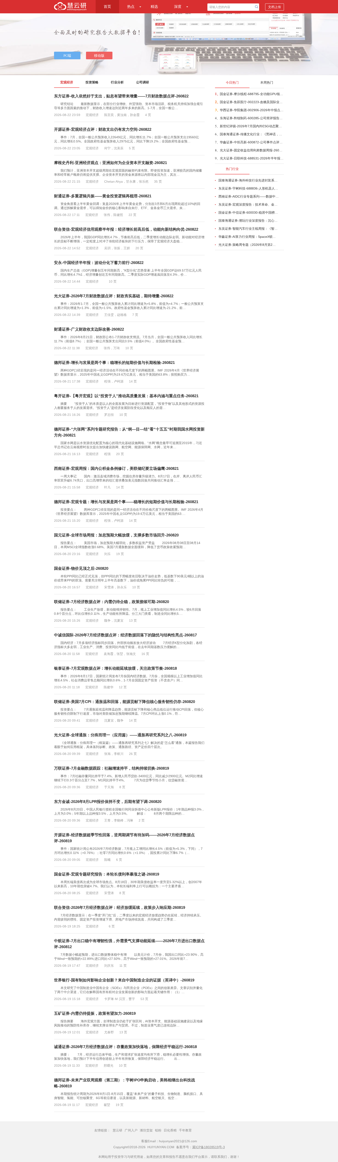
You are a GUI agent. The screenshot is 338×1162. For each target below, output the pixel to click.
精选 (154, 7)
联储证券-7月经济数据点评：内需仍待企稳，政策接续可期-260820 (111, 602)
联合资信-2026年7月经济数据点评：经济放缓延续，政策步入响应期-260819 (119, 907)
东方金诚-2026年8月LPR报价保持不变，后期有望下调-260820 (107, 801)
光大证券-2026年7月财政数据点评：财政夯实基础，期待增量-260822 (113, 296)
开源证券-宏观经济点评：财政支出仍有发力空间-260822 (102, 129)
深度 (177, 7)
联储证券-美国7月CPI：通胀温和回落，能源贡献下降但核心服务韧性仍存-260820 (124, 702)
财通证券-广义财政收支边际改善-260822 (89, 329)
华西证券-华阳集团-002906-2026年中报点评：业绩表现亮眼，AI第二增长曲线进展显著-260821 (252, 110)
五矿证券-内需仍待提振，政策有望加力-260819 (95, 1013)
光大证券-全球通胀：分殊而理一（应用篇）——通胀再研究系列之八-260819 (120, 735)
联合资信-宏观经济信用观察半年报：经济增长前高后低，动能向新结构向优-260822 (126, 229)
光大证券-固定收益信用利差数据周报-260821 (252, 150)
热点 (131, 7)
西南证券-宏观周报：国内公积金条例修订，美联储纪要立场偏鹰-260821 (116, 468)
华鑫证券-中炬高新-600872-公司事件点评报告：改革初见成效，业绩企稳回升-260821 (252, 142)
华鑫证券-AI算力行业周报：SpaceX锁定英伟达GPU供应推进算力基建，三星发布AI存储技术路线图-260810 (248, 236)
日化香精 (170, 1130)
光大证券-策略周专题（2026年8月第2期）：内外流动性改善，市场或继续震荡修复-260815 (248, 245)
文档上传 (274, 7)
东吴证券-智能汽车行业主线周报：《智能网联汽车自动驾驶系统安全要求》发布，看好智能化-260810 (248, 228)
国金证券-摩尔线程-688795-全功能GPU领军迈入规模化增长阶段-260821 (252, 94)
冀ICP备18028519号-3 (208, 1147)
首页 (107, 7)
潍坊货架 (146, 1130)
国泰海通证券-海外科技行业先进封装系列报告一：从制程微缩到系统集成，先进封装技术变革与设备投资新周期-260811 (248, 180)
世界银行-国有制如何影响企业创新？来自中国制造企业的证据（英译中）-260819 (124, 980)
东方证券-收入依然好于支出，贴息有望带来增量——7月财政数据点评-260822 (121, 96)
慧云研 (117, 1130)
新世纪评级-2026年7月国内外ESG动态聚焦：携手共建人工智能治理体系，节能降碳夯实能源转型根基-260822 (252, 126)
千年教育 (185, 1130)
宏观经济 (66, 82)
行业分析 (117, 82)
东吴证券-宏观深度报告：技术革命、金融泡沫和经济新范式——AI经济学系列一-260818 (248, 204)
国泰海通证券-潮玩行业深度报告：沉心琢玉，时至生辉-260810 (248, 220)
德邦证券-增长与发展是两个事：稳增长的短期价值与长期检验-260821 (114, 362)
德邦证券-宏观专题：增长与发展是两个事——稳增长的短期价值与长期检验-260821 (126, 502)
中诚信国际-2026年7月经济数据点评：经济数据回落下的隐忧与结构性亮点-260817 (125, 635)
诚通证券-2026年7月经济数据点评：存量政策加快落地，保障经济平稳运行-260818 (125, 1047)
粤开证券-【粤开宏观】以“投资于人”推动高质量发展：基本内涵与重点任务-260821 (126, 396)
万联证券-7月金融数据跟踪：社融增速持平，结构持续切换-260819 (111, 768)
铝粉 (158, 1130)
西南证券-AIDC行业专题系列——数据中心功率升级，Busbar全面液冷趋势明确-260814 (248, 196)
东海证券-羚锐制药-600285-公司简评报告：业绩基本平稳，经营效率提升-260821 (252, 118)
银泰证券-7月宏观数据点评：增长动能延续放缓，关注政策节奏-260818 (115, 668)
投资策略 (92, 82)
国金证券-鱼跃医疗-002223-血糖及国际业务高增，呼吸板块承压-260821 (252, 102)
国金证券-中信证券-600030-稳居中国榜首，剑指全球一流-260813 (248, 212)
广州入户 (131, 1130)
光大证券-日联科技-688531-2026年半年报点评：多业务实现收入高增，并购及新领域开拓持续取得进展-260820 (252, 158)
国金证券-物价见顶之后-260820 (81, 568)
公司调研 (142, 82)
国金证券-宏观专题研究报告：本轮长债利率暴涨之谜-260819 (106, 874)
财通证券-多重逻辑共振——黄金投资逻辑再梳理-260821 (102, 196)
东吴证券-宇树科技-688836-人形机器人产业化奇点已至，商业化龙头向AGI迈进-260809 (248, 188)
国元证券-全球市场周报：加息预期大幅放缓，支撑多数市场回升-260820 (116, 535)
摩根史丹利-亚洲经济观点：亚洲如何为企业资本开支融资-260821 (110, 163)
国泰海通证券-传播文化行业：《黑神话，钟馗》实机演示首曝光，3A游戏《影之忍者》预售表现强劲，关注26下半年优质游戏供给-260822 (252, 134)
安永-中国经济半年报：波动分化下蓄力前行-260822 (98, 263)
